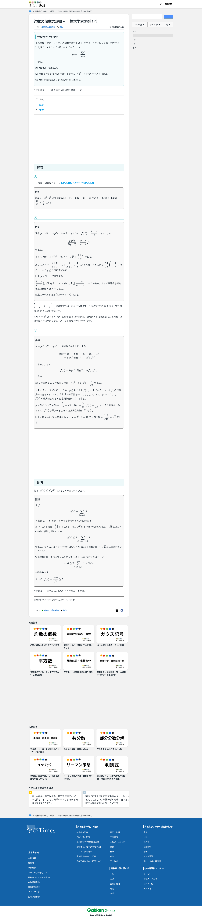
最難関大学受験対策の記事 (88, 842)
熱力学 (146, 842)
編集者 (31, 863)
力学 (145, 832)
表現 (112, 879)
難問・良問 (115, 832)
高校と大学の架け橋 (152, 861)
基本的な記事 (82, 832)
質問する (147, 888)
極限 (112, 851)
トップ (158, 4)
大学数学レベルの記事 (86, 856)
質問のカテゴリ (150, 879)
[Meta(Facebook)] (122, 610)
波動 (145, 837)
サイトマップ (34, 891)
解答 (41, 105)
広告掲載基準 (34, 882)
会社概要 (32, 858)
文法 (112, 874)
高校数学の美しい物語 (44, 11)
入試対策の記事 (83, 837)
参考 (41, 109)
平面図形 (114, 837)
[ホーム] (30, 11)
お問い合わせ (34, 896)
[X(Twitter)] (117, 610)
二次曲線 (114, 861)
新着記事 (168, 4)
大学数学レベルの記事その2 (89, 861)
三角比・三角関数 (117, 842)
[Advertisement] (79, 138)
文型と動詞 (115, 883)
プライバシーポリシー (37, 872)
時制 (112, 888)
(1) (135, 35)
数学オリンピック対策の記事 (89, 846)
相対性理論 (148, 856)
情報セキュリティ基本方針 (39, 877)
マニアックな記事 (84, 851)
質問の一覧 (148, 883)
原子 (145, 851)
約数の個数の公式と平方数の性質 (77, 183)
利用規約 (32, 867)
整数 (112, 846)
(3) (135, 43)
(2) (135, 39)
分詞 (112, 893)
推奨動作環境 (34, 887)
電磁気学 (147, 846)
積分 (112, 856)
